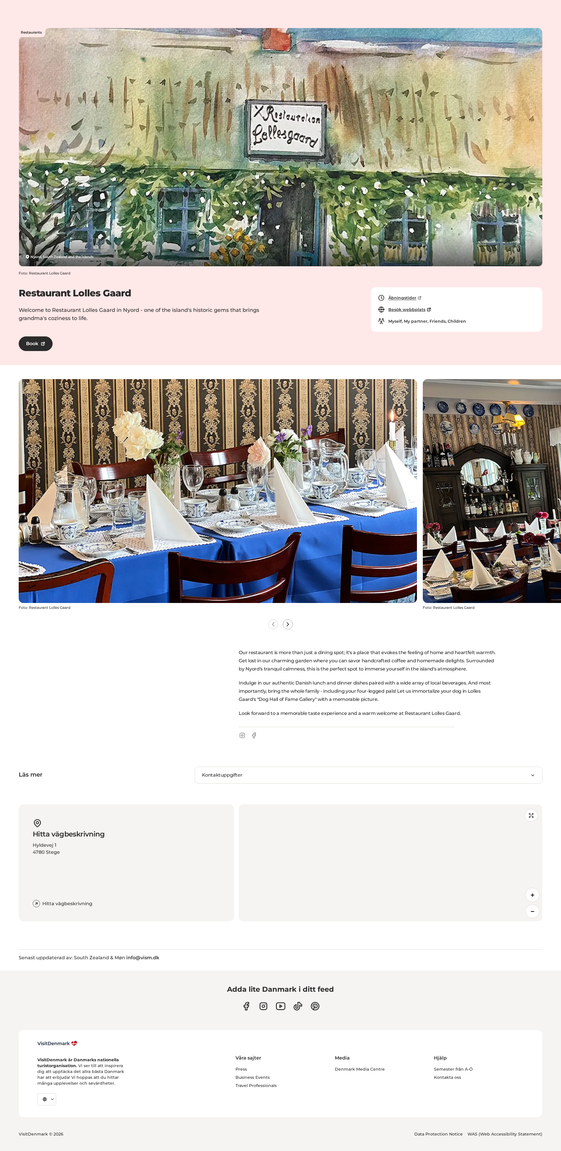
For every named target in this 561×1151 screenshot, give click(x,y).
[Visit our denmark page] (246, 1006)
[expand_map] (531, 815)
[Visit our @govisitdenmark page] (298, 1006)
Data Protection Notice (438, 1134)
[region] (390, 862)
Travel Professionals (256, 1085)
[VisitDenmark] (57, 1043)
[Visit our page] (263, 1006)
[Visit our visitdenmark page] (281, 1006)
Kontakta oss (447, 1077)
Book (32, 343)
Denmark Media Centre (360, 1069)
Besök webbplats (406, 309)
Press (241, 1069)
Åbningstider (402, 297)
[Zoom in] (532, 895)
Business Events (253, 1077)
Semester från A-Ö (453, 1069)
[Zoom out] (532, 911)
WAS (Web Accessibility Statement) (505, 1134)
